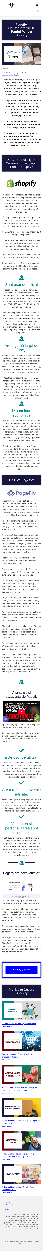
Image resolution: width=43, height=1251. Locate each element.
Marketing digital (7, 75)
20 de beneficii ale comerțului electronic (19, 1024)
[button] (37, 5)
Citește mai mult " (7, 1026)
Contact (6, 1209)
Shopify (16, 75)
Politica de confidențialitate (8, 1204)
